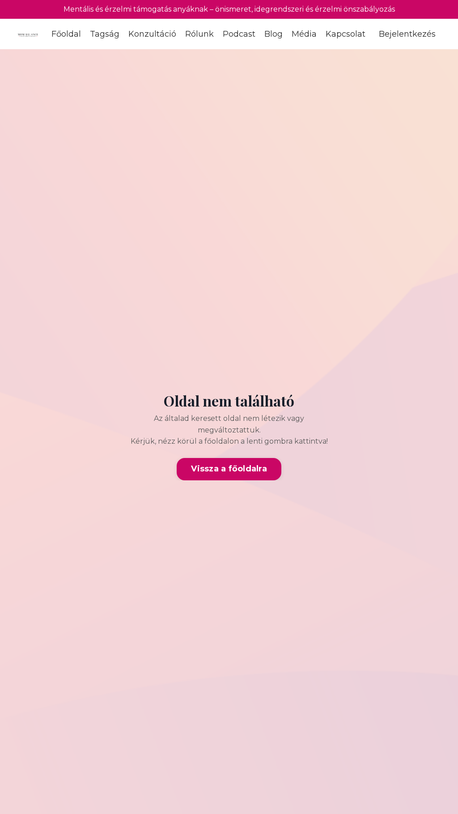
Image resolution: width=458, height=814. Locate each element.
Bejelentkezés (407, 34)
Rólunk (199, 34)
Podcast (239, 34)
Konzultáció (152, 34)
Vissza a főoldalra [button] (229, 469)
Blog (273, 34)
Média (304, 34)
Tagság (104, 34)
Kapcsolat (345, 34)
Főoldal (66, 34)
